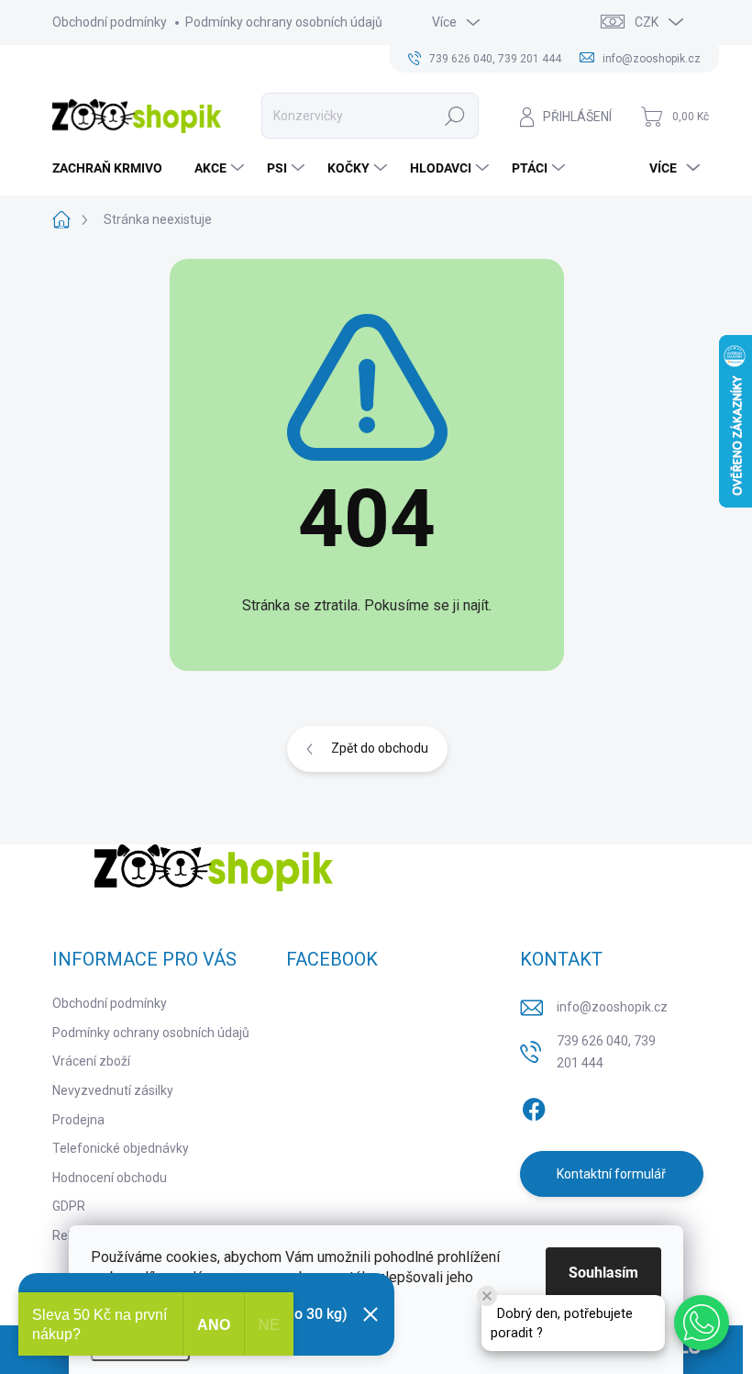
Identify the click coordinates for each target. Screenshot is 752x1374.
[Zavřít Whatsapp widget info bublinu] (487, 1296)
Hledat (455, 115)
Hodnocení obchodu (109, 1177)
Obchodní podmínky (109, 22)
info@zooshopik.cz (612, 1007)
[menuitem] (114, 167)
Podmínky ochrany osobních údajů (283, 22)
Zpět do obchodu (379, 748)
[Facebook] (533, 1106)
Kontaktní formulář (611, 1174)
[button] (701, 1322)
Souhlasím (603, 1272)
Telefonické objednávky (120, 1148)
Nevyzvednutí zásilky (112, 1090)
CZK (646, 22)
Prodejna (78, 1119)
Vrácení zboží (91, 1061)
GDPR (68, 1206)
